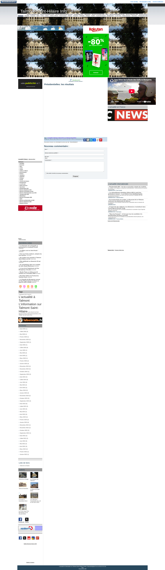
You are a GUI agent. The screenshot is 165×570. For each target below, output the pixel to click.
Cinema (19, 238)
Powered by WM (82, 568)
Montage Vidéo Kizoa (119, 250)
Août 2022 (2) (23, 435)
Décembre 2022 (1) (25, 425)
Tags (82, 567)
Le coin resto (118, 15)
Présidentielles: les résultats (59, 84)
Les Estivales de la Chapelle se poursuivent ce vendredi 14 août (28, 246)
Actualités (26, 15)
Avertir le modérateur (158, 1)
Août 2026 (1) (23, 329)
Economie (32, 15)
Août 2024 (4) (23, 377)
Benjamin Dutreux (143, 14)
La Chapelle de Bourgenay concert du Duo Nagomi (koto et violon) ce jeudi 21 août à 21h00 (29, 281)
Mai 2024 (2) (23, 385)
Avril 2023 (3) (23, 414)
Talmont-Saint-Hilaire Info (43, 11)
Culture (46, 15)
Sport (37, 15)
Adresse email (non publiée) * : (52, 152)
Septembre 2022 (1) (25, 433)
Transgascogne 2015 (78, 14)
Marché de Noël (35, 312)
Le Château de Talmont (34, 479)
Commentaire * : (48, 160)
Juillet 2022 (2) (24, 438)
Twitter (27, 522)
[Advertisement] (75, 192)
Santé (106, 14)
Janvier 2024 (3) (24, 393)
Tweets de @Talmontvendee (114, 220)
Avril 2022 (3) (23, 446)
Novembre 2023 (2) (25, 395)
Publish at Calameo (30, 562)
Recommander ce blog (145, 1)
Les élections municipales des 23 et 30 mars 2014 (35, 501)
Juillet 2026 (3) (24, 331)
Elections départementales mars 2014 (63, 14)
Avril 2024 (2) (23, 387)
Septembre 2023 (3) (25, 401)
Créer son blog (134, 1)
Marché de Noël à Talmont (25, 313)
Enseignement (110, 15)
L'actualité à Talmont (27, 298)
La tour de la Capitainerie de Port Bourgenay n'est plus (29, 269)
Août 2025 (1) (23, 345)
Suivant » (81, 81)
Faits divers (134, 15)
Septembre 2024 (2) (25, 374)
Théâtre (20, 315)
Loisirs (42, 15)
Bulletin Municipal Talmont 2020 (30, 543)
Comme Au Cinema (22, 239)
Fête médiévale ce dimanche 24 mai (30, 261)
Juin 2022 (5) (23, 441)
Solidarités (81, 15)
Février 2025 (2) (24, 361)
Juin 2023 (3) (23, 409)
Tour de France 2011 (27, 315)
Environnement (63, 15)
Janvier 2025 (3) (24, 363)
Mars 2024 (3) (24, 390)
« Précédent (71, 81)
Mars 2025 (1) (24, 358)
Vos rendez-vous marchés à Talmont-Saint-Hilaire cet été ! (30, 258)
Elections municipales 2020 (98, 14)
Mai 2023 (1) (23, 411)
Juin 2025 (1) (23, 350)
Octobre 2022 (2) (24, 430)
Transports (75, 15)
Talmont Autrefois (23, 488)
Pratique (70, 15)
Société (93, 15)
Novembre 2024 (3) (25, 369)
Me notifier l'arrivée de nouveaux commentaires (57, 173)
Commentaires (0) (79, 139)
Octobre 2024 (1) (24, 371)
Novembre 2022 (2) (25, 427)
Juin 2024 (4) (23, 382)
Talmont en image (23, 479)
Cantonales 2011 (23, 294)
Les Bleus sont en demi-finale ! (29, 250)
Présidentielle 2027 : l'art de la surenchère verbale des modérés (127, 186)
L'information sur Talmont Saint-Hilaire (30, 307)
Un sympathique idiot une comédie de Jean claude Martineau (29, 265)
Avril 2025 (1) (23, 355)
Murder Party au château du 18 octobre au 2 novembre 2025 (28, 272)
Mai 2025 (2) (23, 353)
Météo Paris (19, 31)
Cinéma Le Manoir (54, 15)
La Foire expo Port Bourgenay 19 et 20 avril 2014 (24, 512)
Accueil (76, 81)
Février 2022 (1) (24, 451)
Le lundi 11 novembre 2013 (23, 500)
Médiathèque (87, 14)
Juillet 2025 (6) (24, 347)
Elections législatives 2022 (132, 14)
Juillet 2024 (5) (24, 379)
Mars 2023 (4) (24, 417)
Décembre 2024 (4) (25, 366)
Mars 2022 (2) (24, 449)
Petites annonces (126, 15)
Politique (88, 15)
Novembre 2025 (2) (25, 339)
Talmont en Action (25, 465)
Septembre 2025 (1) (25, 342)
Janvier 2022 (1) (24, 454)
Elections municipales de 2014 (47, 14)
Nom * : (46, 149)
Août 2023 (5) (23, 403)
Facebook (21, 522)
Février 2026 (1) (24, 337)
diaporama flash (32, 159)
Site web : (47, 156)
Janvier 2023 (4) (24, 422)
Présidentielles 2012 (142, 15)
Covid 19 (29, 294)
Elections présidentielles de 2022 (116, 14)
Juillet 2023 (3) (24, 406)
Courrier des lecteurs (101, 15)
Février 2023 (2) (24, 419)
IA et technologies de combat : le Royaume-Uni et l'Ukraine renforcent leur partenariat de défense (126, 200)
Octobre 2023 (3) (24, 398)
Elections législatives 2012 (33, 14)
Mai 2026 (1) (23, 334)
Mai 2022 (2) (23, 443)
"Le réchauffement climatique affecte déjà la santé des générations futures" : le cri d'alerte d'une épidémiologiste (125, 193)
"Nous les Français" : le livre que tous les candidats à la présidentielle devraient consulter (125, 214)
